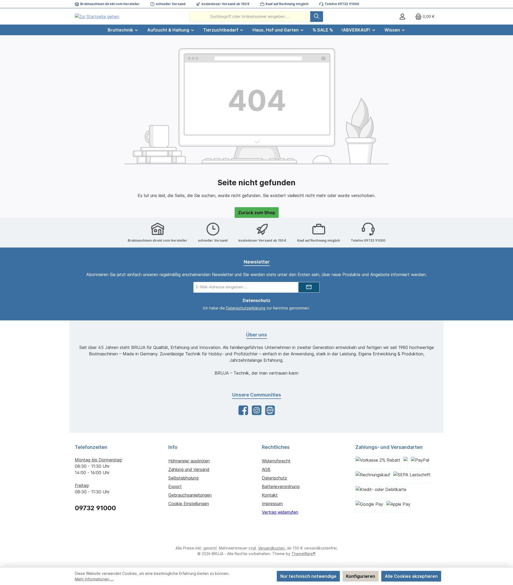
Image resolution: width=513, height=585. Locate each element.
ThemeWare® (304, 553)
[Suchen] (316, 16)
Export (175, 486)
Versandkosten (271, 548)
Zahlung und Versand (188, 469)
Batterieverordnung (281, 486)
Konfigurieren (360, 576)
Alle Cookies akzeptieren (411, 576)
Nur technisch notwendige (308, 576)
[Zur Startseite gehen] (97, 16)
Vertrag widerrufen (280, 512)
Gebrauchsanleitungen (190, 495)
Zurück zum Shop (256, 212)
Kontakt (270, 495)
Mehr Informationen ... (94, 579)
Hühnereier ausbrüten (189, 461)
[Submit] (309, 287)
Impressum (272, 503)
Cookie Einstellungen (188, 503)
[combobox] (249, 16)
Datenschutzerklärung (245, 308)
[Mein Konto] (402, 16)
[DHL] (405, 463)
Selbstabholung (183, 478)
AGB (266, 469)
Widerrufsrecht (276, 461)
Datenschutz (274, 478)
